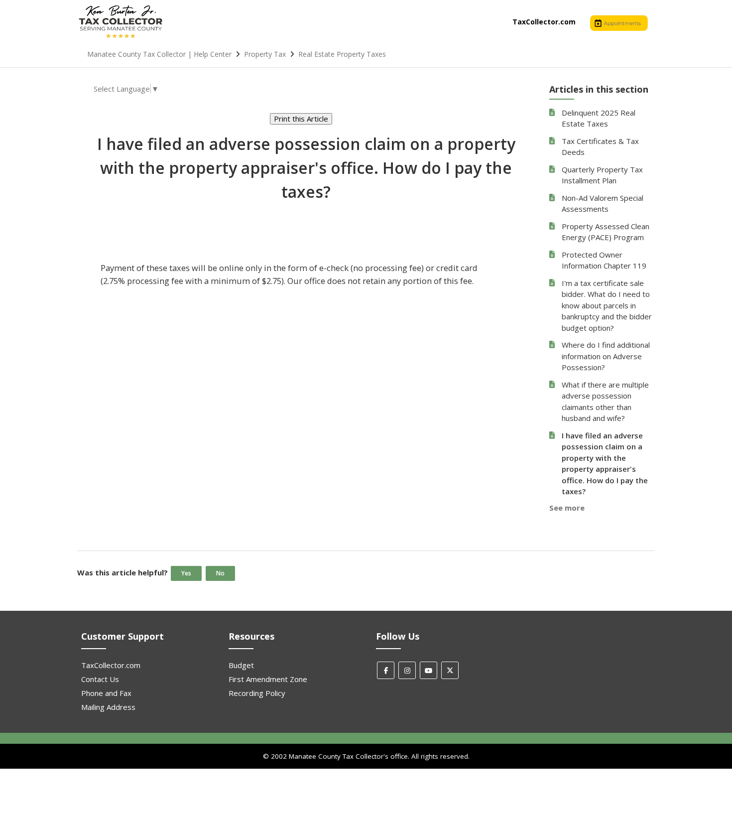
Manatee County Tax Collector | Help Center (159, 54)
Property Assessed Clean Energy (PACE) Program (605, 232)
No (220, 573)
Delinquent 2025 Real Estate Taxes (598, 118)
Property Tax (265, 54)
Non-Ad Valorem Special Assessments (602, 203)
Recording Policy (257, 693)
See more (567, 508)
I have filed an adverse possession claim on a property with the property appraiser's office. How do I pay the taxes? (605, 463)
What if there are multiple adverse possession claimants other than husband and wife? (605, 401)
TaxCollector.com (544, 21)
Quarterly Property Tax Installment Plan (602, 175)
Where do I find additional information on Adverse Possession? (606, 356)
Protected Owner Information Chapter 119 (604, 260)
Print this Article (301, 119)
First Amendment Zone (268, 679)
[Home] (120, 37)
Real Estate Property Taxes (342, 54)
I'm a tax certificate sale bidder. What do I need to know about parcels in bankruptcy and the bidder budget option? (607, 305)
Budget (241, 665)
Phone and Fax (106, 693)
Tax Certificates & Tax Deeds (600, 146)
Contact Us (100, 679)
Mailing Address (108, 707)
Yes (186, 573)
